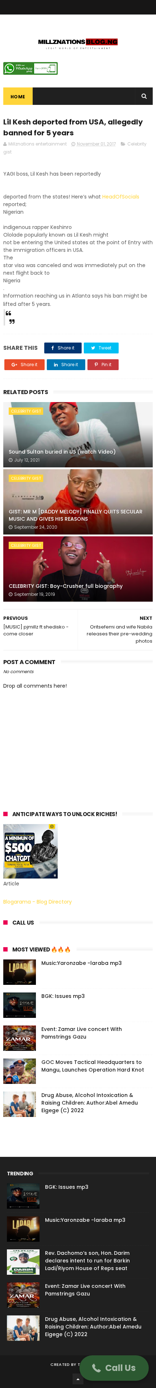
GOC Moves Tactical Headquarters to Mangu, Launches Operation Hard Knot (92, 1066)
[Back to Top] (78, 1378)
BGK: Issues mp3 (63, 996)
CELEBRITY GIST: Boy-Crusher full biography (66, 586)
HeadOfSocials (120, 196)
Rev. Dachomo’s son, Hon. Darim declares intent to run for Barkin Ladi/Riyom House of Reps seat (87, 1260)
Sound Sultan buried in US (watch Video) (62, 451)
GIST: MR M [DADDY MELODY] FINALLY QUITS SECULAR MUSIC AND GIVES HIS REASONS (76, 515)
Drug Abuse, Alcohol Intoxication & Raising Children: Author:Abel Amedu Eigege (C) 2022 (89, 1103)
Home (18, 97)
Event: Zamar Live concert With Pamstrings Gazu (81, 1032)
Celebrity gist (26, 411)
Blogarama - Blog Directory (37, 901)
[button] (114, 1368)
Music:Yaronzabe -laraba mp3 (81, 963)
